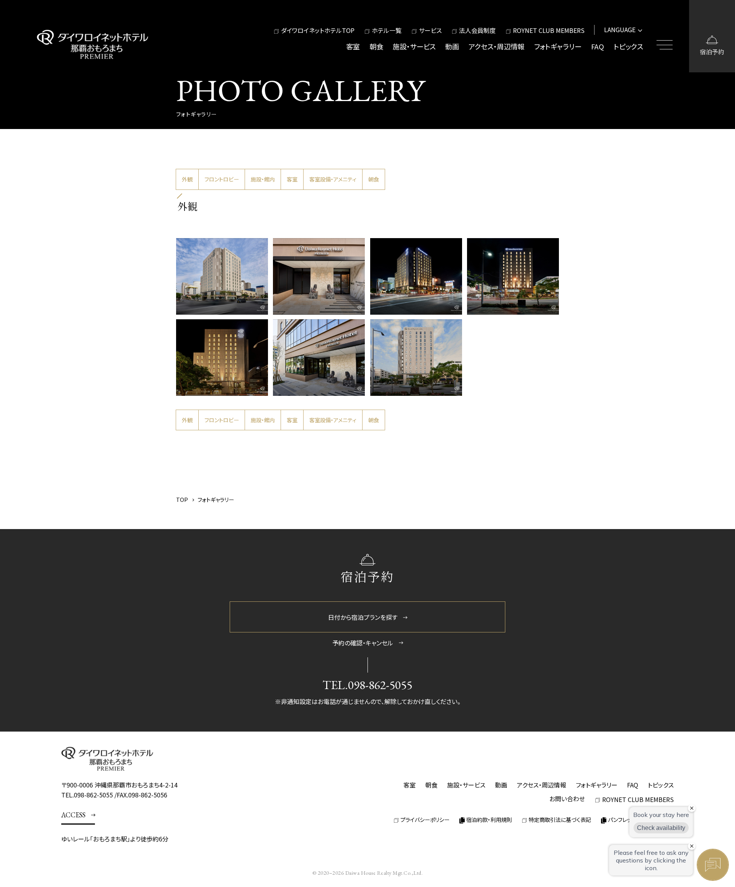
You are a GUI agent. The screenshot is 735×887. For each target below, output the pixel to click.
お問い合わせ (567, 798)
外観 (187, 179)
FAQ (597, 46)
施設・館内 (263, 179)
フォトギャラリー (557, 46)
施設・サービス (414, 46)
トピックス (628, 46)
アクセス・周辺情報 (496, 46)
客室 (353, 46)
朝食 (376, 46)
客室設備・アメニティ (332, 179)
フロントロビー (221, 179)
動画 (452, 46)
